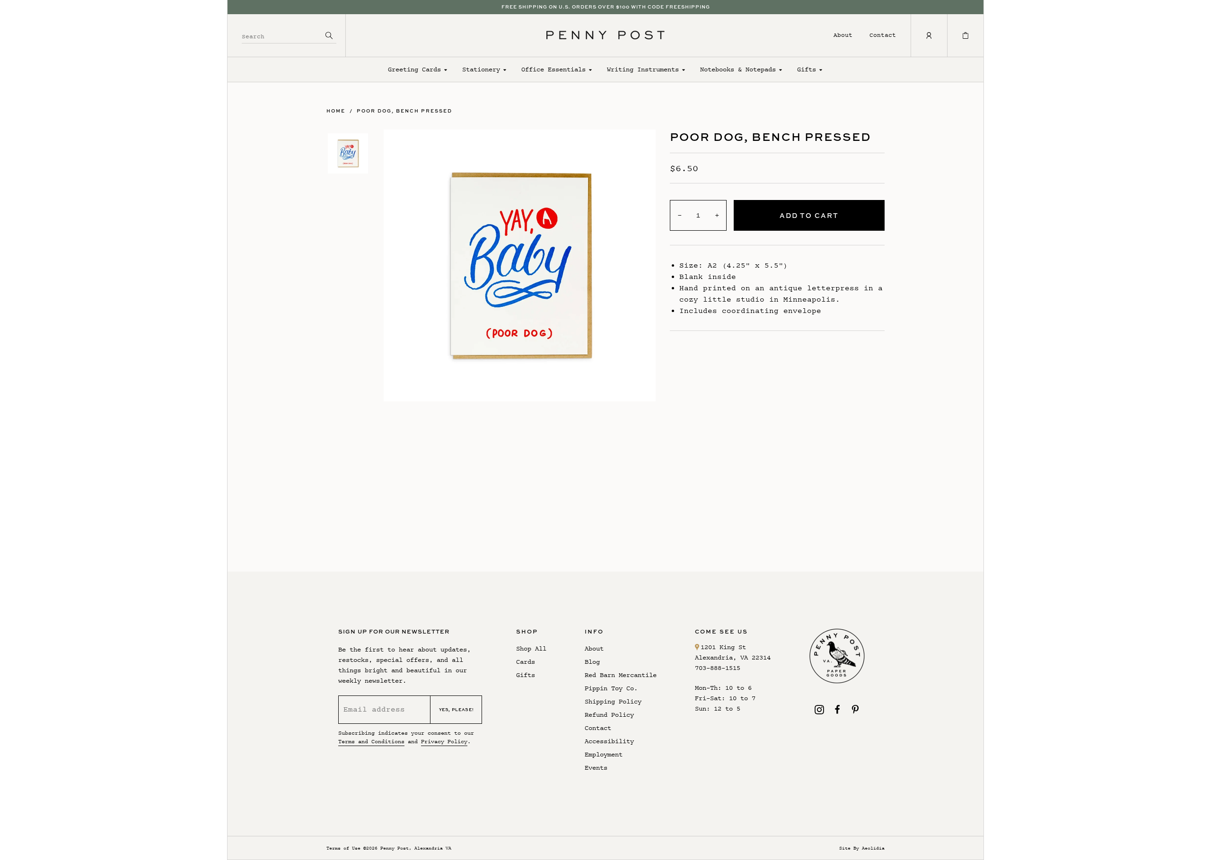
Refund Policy (609, 714)
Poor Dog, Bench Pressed (404, 110)
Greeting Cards (414, 69)
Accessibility (609, 741)
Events (596, 767)
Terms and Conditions (371, 741)
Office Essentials (553, 69)
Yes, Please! (456, 709)
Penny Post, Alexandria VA (415, 848)
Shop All (531, 648)
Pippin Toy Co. (611, 688)
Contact (882, 35)
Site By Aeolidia (862, 848)
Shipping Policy (613, 701)
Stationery (481, 69)
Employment (604, 754)
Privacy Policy (444, 741)
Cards (525, 661)
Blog (592, 661)
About (843, 35)
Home (335, 110)
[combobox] (282, 35)
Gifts (806, 69)
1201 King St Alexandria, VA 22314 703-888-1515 (733, 657)
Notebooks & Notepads (738, 69)
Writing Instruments (643, 69)
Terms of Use (343, 848)
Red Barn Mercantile (621, 674)
